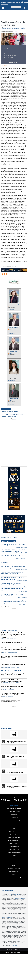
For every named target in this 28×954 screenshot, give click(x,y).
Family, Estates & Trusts (14, 849)
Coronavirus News (7, 51)
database (12, 897)
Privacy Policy (17, 894)
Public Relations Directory (14, 820)
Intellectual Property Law (14, 868)
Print (10, 63)
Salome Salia (8, 28)
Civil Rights (6, 50)
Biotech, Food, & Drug (14, 831)
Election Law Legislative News (10, 55)
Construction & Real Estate (14, 837)
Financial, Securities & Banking (14, 852)
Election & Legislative (14, 843)
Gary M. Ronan (14, 351)
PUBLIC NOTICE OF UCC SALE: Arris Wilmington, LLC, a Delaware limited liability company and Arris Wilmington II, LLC (13, 601)
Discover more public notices (7, 606)
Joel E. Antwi (4, 689)
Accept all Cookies (6, 6)
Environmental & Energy (14, 846)
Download (15, 63)
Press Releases (14, 817)
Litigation (14, 874)
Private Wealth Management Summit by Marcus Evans (16, 742)
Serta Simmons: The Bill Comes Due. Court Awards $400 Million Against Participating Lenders (14, 680)
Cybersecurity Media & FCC (14, 840)
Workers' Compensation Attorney (10, 411)
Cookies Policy (4, 4)
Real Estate (6, 48)
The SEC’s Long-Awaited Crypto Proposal (11, 642)
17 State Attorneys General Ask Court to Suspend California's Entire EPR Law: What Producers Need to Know (13, 649)
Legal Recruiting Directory (14, 811)
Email (10, 306)
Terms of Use (9, 894)
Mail (12, 63)
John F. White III (15, 28)
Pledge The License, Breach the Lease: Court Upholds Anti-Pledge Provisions (12, 687)
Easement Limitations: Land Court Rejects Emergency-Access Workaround (11, 700)
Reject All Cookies (16, 6)
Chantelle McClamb (6, 667)
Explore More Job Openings (6, 418)
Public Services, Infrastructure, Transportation (14, 877)
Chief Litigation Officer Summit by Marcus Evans (15, 757)
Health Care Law (14, 858)
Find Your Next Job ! (6, 408)
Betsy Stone (4, 652)
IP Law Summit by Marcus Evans (15, 772)
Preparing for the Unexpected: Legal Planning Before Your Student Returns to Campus (12, 673)
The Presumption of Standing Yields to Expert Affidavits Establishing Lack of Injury (12, 694)
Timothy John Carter (6, 682)
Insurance (14, 865)
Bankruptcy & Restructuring (14, 828)
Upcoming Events (6, 728)
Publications (8, 30)
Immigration (14, 861)
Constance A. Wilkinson (13, 659)
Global (14, 855)
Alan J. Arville (5, 659)
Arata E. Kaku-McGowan (12, 652)
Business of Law (14, 834)
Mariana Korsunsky (7, 27)
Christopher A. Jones (15, 667)
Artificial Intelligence (14, 823)
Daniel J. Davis (5, 644)
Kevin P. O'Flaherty (17, 27)
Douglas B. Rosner (14, 682)
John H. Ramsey (5, 675)
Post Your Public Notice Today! (8, 541)
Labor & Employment (14, 871)
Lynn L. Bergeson (5, 638)
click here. (15, 945)
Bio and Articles (11, 309)
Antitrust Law (14, 825)
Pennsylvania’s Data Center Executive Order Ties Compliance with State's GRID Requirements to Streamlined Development (13, 664)
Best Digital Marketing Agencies (14, 808)
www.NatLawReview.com (20, 898)
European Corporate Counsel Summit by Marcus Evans (17, 787)
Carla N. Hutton (13, 638)
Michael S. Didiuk (12, 644)
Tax (4, 53)
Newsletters (14, 814)
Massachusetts (7, 59)
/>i (17, 63)
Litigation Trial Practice (8, 57)
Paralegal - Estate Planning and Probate (11, 413)
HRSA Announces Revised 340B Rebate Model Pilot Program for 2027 (14, 657)
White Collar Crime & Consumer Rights (14, 882)
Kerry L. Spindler (13, 675)
